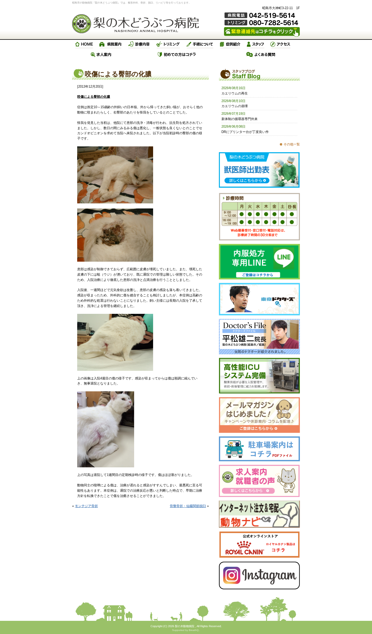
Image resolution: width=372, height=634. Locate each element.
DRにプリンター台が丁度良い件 (245, 132)
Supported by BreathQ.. (186, 630)
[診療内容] (139, 44)
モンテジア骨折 (86, 506)
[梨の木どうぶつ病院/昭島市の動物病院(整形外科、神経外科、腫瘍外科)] (135, 23)
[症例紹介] (230, 44)
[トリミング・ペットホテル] (168, 44)
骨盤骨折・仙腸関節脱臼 (188, 506)
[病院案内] (110, 44)
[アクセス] (281, 44)
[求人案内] (101, 54)
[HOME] (84, 44)
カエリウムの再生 (234, 93)
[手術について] (200, 44)
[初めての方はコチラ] (177, 54)
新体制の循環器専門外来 (239, 119)
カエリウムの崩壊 (234, 106)
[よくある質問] (261, 54)
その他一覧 (291, 144)
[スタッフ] (255, 44)
